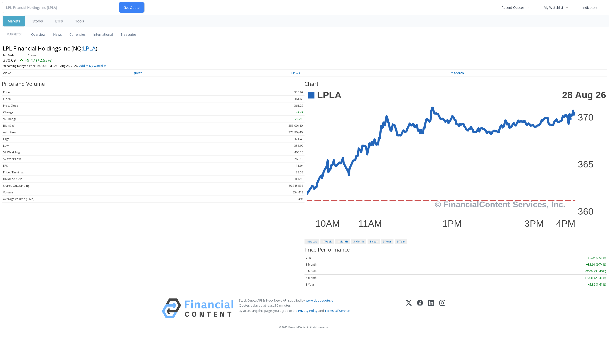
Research (457, 73)
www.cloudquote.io (319, 300)
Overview (38, 34)
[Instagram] (442, 308)
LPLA (89, 48)
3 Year (387, 241)
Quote (137, 73)
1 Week (327, 241)
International (103, 34)
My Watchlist (553, 7)
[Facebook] (420, 308)
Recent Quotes (513, 7)
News (57, 34)
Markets (14, 21)
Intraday (312, 241)
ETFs (59, 21)
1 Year (374, 241)
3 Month (359, 241)
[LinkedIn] (431, 308)
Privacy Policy (308, 310)
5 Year (401, 241)
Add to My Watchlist (92, 66)
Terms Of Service (337, 310)
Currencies (77, 34)
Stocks (38, 21)
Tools (79, 21)
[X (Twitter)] (409, 308)
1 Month (342, 241)
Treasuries (128, 34)
